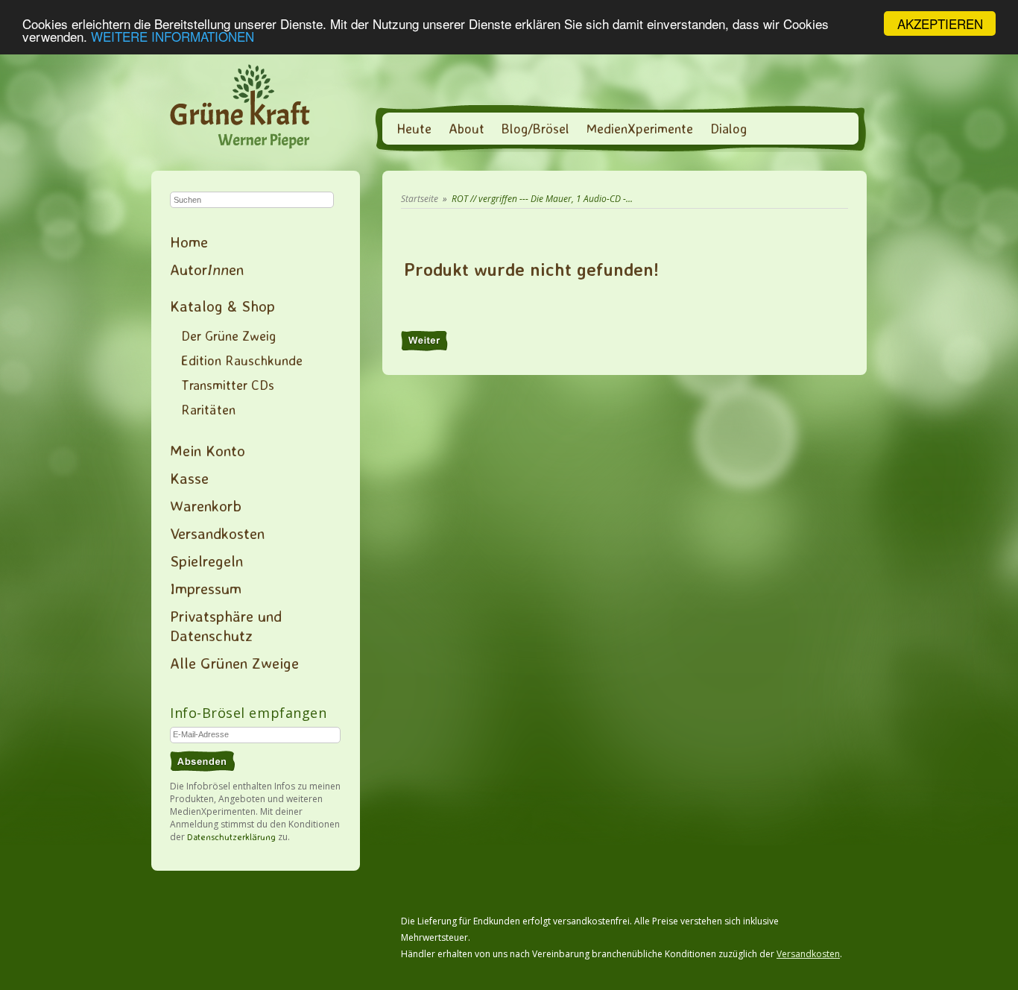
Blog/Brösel (535, 128)
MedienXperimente (640, 128)
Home (189, 241)
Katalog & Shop (222, 305)
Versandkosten (217, 533)
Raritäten (208, 409)
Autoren (207, 269)
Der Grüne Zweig (228, 335)
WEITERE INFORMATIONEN (172, 37)
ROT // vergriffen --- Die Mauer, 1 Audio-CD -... (542, 198)
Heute (413, 128)
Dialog (728, 128)
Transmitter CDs (227, 384)
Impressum (205, 588)
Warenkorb (205, 505)
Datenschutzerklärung (231, 836)
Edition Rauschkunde (242, 360)
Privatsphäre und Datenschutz (226, 625)
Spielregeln (206, 560)
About (466, 128)
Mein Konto (207, 450)
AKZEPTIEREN (940, 23)
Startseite (419, 198)
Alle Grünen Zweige (234, 662)
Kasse (189, 478)
